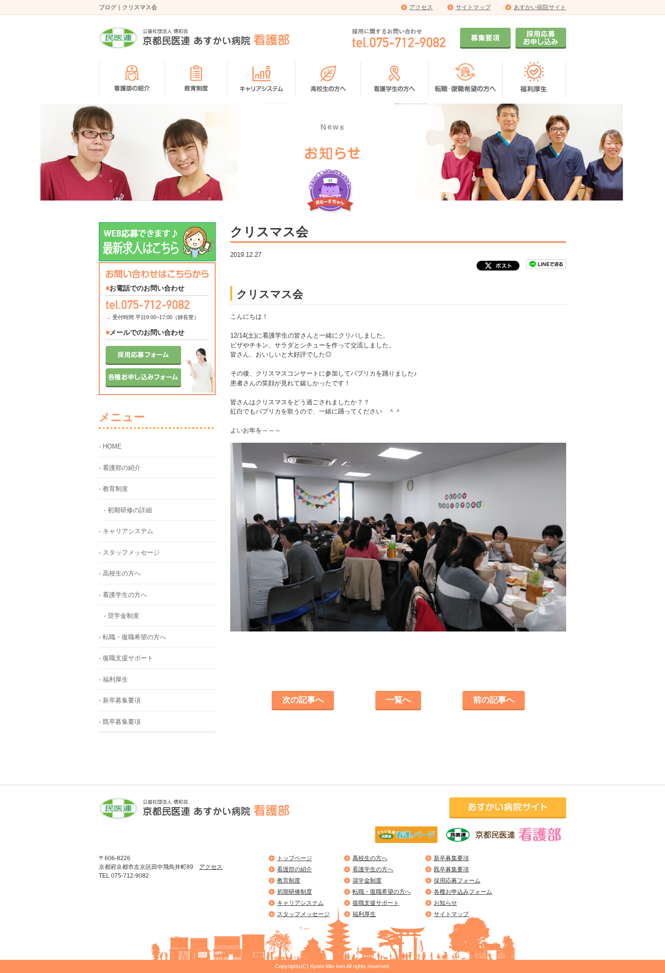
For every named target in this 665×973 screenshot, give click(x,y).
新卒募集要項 (451, 858)
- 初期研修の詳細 (128, 510)
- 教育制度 (113, 488)
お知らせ (445, 903)
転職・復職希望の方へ (381, 891)
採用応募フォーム (457, 880)
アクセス (421, 7)
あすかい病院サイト (540, 7)
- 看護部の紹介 (120, 467)
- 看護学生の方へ (123, 594)
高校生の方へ (370, 858)
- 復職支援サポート (126, 658)
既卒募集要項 (451, 869)
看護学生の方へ (372, 869)
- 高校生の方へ (120, 573)
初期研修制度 (294, 891)
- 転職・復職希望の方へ (132, 637)
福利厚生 (364, 914)
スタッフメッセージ (303, 914)
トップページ (294, 858)
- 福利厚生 (113, 679)
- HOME (110, 446)
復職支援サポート (375, 903)
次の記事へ (303, 699)
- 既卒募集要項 (120, 721)
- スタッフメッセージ (129, 552)
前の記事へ (494, 699)
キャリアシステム (300, 903)
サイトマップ (473, 7)
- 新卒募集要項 (120, 700)
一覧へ (398, 699)
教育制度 (288, 880)
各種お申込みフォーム (463, 891)
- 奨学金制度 (121, 615)
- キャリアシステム (126, 531)
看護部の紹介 (294, 869)
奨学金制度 (367, 880)
